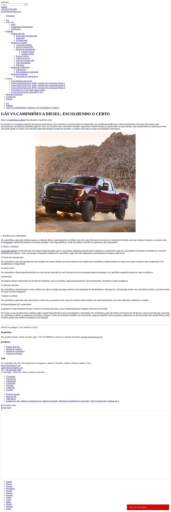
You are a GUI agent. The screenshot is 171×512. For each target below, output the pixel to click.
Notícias (9, 99)
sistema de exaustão (50, 401)
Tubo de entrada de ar (98, 401)
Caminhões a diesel (16, 120)
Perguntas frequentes (14, 94)
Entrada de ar (113, 401)
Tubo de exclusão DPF (25, 61)
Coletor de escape (23, 58)
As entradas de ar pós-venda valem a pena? (28, 90)
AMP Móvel (11, 399)
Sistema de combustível (20, 67)
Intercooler (20, 38)
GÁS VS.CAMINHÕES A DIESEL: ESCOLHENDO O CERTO (32, 108)
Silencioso (20, 65)
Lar (7, 20)
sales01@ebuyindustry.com (12, 368)
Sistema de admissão (19, 74)
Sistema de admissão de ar (31, 401)
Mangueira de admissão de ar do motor (74, 401)
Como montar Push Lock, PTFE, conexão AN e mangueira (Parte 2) (38, 85)
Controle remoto (27, 54)
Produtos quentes (13, 394)
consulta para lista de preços (91, 337)
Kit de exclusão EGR (24, 47)
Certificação (16, 29)
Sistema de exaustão (19, 42)
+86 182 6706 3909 (13, 370)
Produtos (9, 31)
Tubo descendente (23, 63)
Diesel (8, 242)
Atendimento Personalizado (22, 27)
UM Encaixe (21, 70)
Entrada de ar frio (13, 401)
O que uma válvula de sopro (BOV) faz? (27, 92)
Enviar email (6, 407)
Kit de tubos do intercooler (26, 36)
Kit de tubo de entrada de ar (27, 76)
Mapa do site (11, 396)
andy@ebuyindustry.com (11, 365)
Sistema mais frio (18, 33)
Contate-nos (11, 97)
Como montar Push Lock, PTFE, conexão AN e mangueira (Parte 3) (38, 88)
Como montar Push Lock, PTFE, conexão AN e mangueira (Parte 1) (38, 83)
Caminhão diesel (8, 251)
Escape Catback (22, 56)
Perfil (13, 24)
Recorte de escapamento (25, 49)
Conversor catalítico (24, 45)
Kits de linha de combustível (27, 72)
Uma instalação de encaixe (21, 81)
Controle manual (27, 52)
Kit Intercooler (22, 40)
